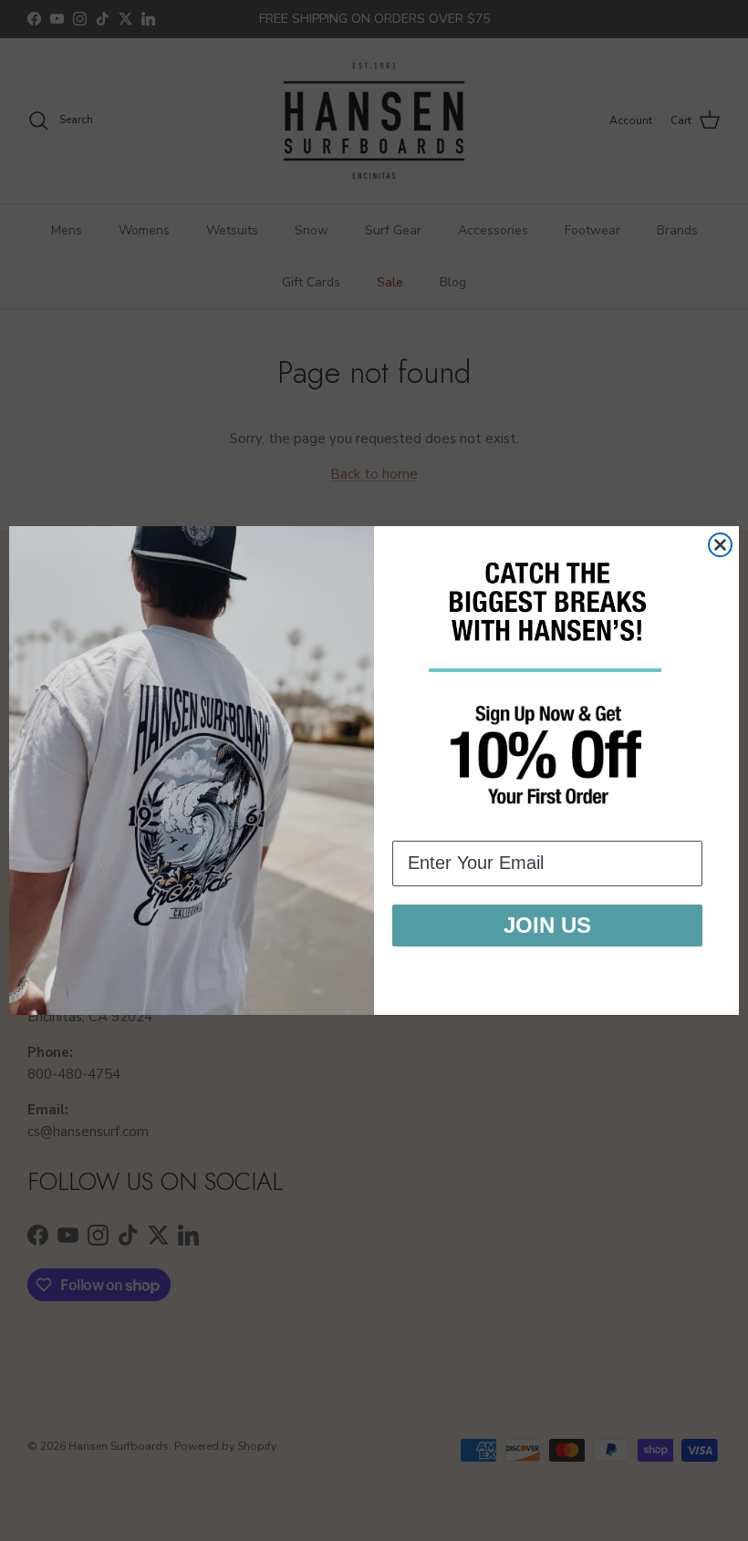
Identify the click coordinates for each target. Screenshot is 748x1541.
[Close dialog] (720, 544)
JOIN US (547, 925)
